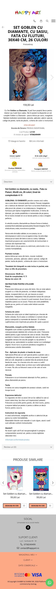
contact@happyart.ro (29, 548)
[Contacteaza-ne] (35, 21)
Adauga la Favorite (17, 141)
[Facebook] (28, 527)
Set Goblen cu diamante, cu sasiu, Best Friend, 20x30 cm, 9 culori (41, 493)
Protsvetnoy (28, 44)
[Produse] (53, 22)
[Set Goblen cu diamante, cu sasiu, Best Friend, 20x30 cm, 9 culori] (41, 478)
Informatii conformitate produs (17, 440)
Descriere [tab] (8, 181)
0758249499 (29, 544)
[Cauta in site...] (47, 21)
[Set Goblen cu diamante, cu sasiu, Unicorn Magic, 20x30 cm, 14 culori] (14, 478)
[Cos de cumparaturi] (41, 21)
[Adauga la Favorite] (24, 505)
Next (52, 77)
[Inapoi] (2, 27)
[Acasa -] (28, 13)
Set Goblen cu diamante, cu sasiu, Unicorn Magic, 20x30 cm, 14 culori (15, 493)
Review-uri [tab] (10, 447)
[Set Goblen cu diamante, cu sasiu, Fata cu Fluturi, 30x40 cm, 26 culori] (28, 75)
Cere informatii (37, 141)
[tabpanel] (28, 75)
